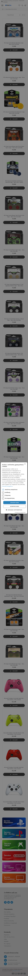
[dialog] (14, 488)
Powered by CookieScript (20, 512)
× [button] (24, 464)
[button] (14, 510)
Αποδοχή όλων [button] (14, 502)
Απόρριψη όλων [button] (14, 506)
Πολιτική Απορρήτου (7, 486)
